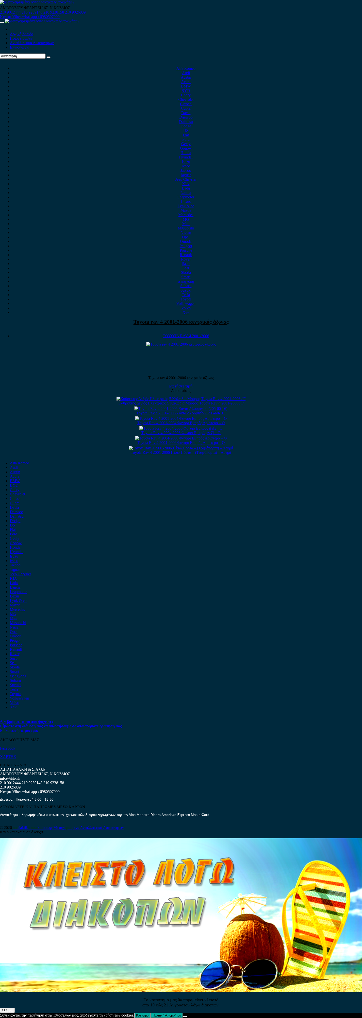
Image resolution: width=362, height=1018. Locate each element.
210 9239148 (32, 12)
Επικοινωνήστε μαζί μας (19, 730)
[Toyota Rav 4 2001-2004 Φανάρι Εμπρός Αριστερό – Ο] (181, 418)
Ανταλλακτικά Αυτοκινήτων (32, 43)
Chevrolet (186, 99)
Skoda (186, 272)
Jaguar (186, 175)
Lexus (186, 201)
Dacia (185, 113)
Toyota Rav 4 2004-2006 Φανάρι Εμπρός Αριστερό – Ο (181, 442)
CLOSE (7, 1010)
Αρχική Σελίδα (21, 34)
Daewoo (186, 117)
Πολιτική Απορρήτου (166, 1015)
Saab (186, 264)
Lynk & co (186, 206)
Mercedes (185, 215)
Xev (185, 312)
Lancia (186, 193)
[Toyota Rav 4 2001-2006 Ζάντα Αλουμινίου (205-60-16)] (180, 408)
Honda (186, 153)
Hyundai (186, 157)
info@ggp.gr (10, 778)
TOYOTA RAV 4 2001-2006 (186, 336)
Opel (186, 237)
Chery (186, 95)
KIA (185, 184)
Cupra (186, 108)
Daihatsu (186, 122)
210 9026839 (75, 12)
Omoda (186, 241)
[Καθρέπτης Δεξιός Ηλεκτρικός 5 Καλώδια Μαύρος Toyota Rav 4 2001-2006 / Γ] (181, 399)
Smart (185, 277)
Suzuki (186, 290)
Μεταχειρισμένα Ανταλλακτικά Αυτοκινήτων (88, 827)
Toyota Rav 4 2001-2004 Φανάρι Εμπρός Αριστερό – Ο (181, 423)
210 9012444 (10, 12)
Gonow (186, 148)
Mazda (186, 210)
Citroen (186, 104)
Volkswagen (186, 303)
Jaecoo (186, 170)
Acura (186, 82)
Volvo (186, 308)
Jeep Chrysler (186, 179)
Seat (185, 268)
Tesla (186, 295)
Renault (186, 255)
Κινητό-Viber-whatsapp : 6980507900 (30, 17)
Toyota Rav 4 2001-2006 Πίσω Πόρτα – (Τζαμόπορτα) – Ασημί (181, 452)
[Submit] (48, 57)
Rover (186, 259)
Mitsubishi (186, 228)
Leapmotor (185, 197)
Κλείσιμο (142, 1015)
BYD (185, 90)
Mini (186, 224)
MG (186, 219)
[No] (185, 1016)
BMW (186, 86)
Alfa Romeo (186, 68)
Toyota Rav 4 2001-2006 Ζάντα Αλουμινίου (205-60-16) (180, 413)
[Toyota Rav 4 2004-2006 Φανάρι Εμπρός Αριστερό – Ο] (181, 438)
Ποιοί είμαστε (21, 38)
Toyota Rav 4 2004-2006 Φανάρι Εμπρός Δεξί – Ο (181, 433)
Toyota (186, 299)
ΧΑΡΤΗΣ (8, 757)
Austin (186, 77)
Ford (186, 139)
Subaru (185, 286)
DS (185, 130)
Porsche (186, 250)
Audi (186, 73)
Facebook (7, 748)
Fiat (186, 135)
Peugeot (186, 246)
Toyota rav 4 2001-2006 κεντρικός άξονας (181, 322)
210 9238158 (54, 12)
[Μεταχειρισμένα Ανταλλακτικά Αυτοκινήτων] (181, 991)
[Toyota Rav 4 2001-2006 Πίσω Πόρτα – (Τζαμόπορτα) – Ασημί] (181, 448)
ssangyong (186, 281)
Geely (186, 144)
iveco (186, 166)
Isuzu (186, 161)
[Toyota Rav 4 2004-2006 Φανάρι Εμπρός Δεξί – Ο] (181, 428)
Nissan (186, 232)
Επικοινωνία (19, 47)
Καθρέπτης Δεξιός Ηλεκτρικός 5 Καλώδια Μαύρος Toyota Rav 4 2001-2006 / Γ (181, 403)
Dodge (186, 126)
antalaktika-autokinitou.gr (33, 827)
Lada (186, 188)
